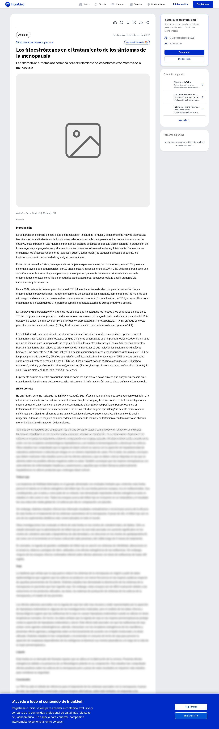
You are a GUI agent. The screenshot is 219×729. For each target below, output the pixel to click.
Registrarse (191, 706)
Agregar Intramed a (135, 42)
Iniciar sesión (191, 715)
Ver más (183, 120)
